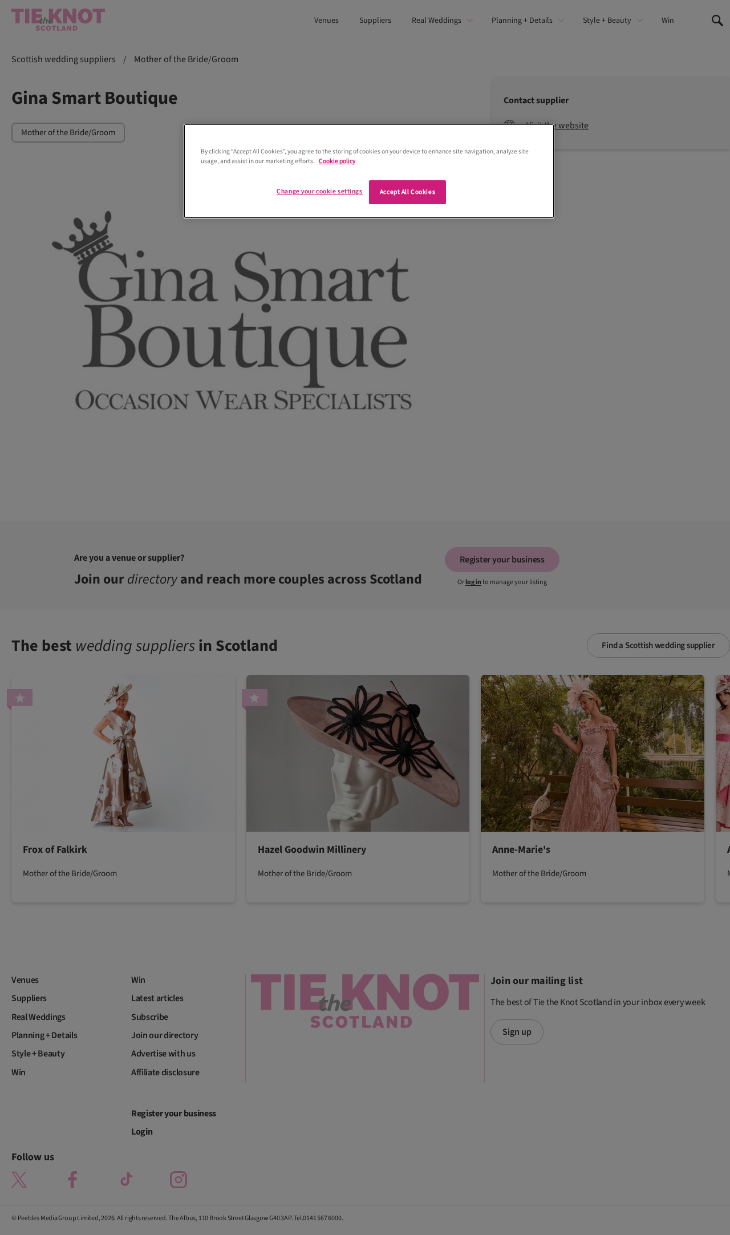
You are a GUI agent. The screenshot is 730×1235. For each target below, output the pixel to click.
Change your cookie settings (319, 191)
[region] (369, 171)
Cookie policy (337, 161)
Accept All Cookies (407, 192)
